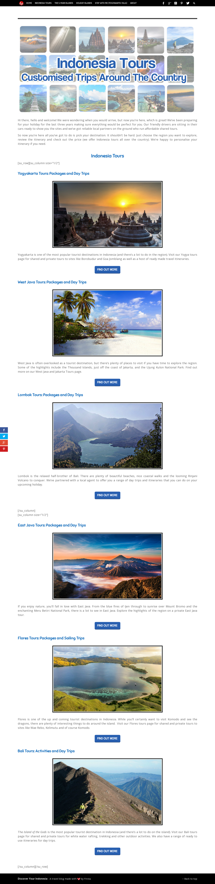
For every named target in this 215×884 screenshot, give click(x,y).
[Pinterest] (182, 3)
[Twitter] (188, 3)
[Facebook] (164, 3)
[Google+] (170, 3)
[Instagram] (176, 3)
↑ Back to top (189, 878)
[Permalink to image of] (107, 68)
